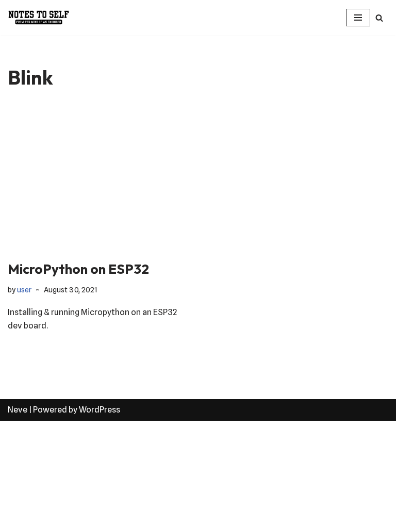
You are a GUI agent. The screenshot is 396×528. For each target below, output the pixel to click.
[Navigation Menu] (358, 17)
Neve (17, 410)
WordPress (99, 410)
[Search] (379, 18)
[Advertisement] (198, 182)
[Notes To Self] (39, 17)
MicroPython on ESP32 (78, 268)
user (24, 289)
